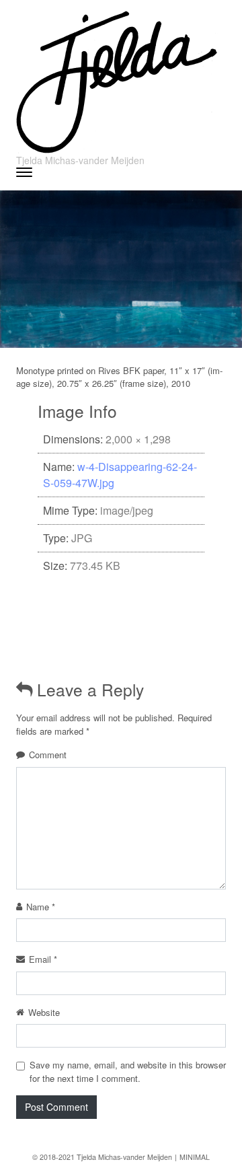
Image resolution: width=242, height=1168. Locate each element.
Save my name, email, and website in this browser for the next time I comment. (128, 1071)
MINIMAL (194, 1157)
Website (44, 1012)
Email (43, 959)
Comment (48, 754)
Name (40, 906)
